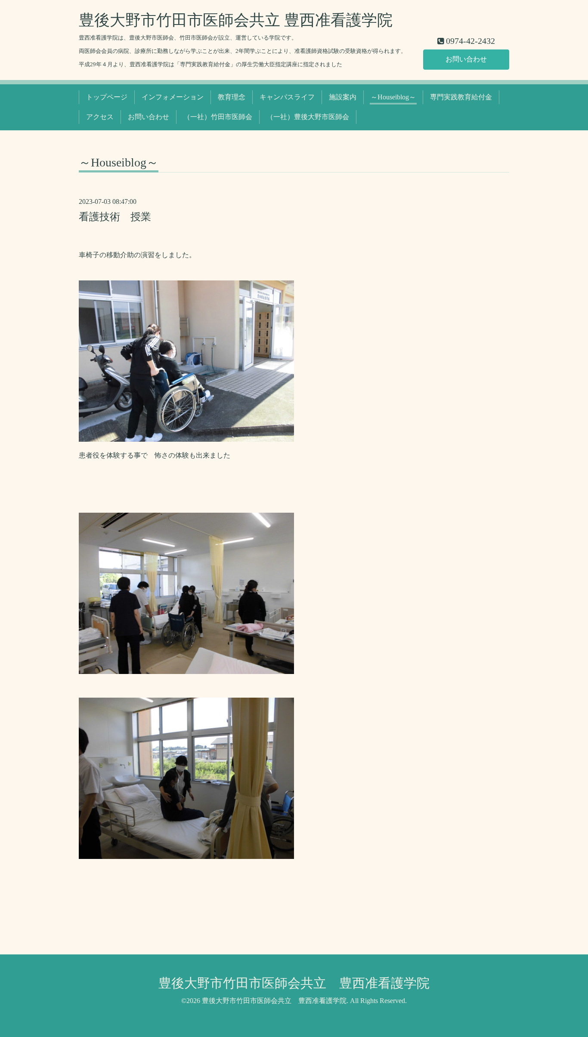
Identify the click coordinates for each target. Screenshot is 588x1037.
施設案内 (342, 97)
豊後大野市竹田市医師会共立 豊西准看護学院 (236, 20)
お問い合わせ (466, 59)
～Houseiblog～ (393, 97)
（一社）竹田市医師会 (217, 116)
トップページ (106, 97)
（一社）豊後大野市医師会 (307, 116)
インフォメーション (173, 97)
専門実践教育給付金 (461, 97)
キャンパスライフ (287, 97)
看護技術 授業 (115, 216)
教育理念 (231, 97)
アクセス (100, 116)
